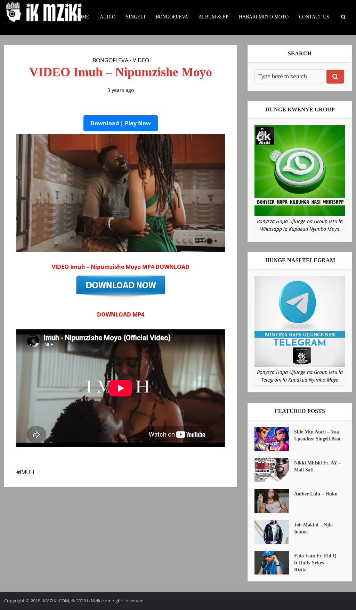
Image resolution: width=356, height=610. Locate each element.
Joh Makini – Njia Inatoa (313, 528)
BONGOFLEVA (172, 16)
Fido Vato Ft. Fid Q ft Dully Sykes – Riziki (315, 562)
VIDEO (141, 60)
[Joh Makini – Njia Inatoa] (274, 532)
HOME (82, 16)
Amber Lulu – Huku (316, 493)
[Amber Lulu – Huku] (274, 501)
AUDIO (107, 16)
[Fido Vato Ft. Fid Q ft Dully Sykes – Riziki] (274, 563)
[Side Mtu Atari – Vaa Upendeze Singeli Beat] (274, 439)
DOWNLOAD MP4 (120, 314)
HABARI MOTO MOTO (264, 16)
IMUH (27, 472)
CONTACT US (314, 16)
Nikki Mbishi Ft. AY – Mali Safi (317, 466)
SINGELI (135, 16)
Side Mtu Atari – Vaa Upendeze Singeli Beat (317, 435)
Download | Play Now (120, 123)
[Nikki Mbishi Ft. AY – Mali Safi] (274, 470)
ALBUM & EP (213, 16)
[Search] (335, 77)
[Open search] (343, 17)
